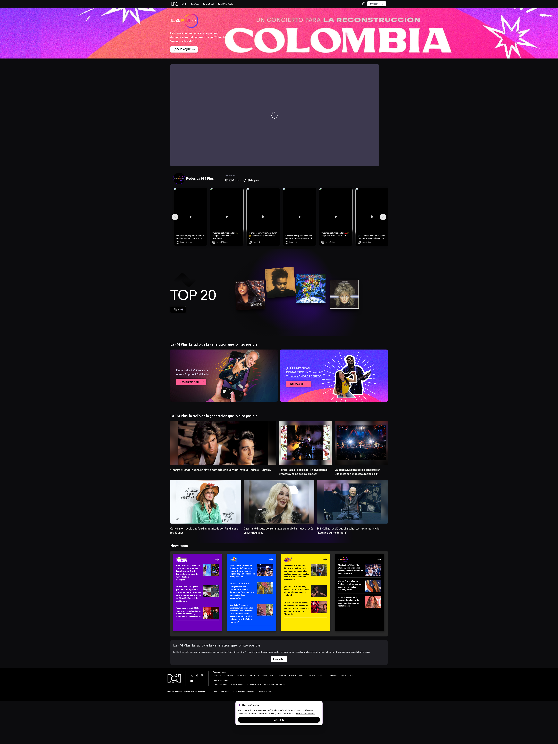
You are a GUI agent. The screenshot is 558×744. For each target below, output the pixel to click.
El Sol (301, 675)
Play (176, 309)
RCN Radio (229, 675)
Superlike (282, 675)
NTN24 (343, 675)
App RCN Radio (226, 4)
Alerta (272, 675)
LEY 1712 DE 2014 (254, 684)
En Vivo (195, 4)
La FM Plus (311, 675)
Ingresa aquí (296, 383)
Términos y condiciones (220, 691)
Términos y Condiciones (281, 710)
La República (332, 675)
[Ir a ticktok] (191, 675)
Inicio (184, 4)
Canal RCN (217, 675)
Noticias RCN (241, 675)
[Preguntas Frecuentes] (363, 4)
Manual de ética (237, 684)
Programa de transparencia (274, 684)
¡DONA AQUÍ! (182, 49)
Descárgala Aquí (189, 381)
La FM (264, 675)
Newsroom (254, 675)
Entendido (279, 720)
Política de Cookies (305, 713)
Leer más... (279, 659)
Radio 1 (321, 675)
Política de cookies (264, 691)
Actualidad (208, 4)
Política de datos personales (244, 691)
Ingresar (374, 3)
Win (351, 675)
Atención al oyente (220, 684)
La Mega (292, 675)
